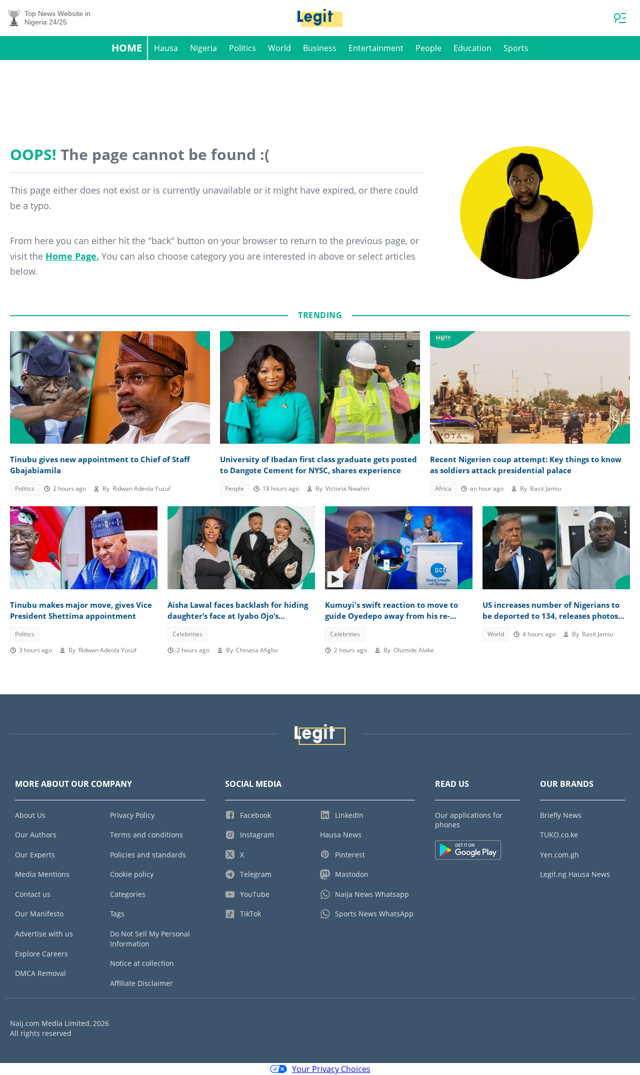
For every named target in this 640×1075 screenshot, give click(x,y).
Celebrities (187, 634)
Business (319, 48)
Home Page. (72, 256)
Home (127, 48)
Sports (516, 48)
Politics (242, 48)
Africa (443, 488)
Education (473, 48)
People (429, 48)
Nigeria (203, 48)
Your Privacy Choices (331, 1068)
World (279, 48)
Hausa (166, 48)
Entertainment (376, 48)
